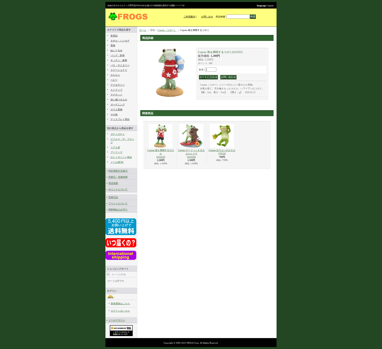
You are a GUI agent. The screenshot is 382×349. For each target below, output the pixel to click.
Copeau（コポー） (166, 30)
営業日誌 (113, 197)
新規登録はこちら (120, 303)
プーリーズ (116, 152)
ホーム (142, 30)
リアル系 (115, 147)
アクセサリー (117, 85)
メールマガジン (116, 320)
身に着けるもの (118, 99)
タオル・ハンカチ (120, 40)
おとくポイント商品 (121, 157)
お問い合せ (207, 16)
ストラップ (116, 90)
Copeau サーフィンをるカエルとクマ (191, 153)
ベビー (114, 80)
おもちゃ (115, 75)
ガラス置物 (116, 109)
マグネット (116, 94)
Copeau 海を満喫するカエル (160, 153)
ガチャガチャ (117, 134)
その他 (114, 114)
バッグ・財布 (117, 55)
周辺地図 (113, 183)
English (270, 6)
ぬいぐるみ (116, 50)
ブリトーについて (118, 203)
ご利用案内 (189, 16)
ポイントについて (118, 189)
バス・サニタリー (120, 65)
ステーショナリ (118, 70)
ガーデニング (117, 104)
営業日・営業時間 (118, 177)
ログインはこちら (120, 310)
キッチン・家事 (118, 60)
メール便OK (117, 162)
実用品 (114, 35)
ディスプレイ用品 (120, 119)
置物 (112, 45)
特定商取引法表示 (118, 171)
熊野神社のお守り (118, 209)
